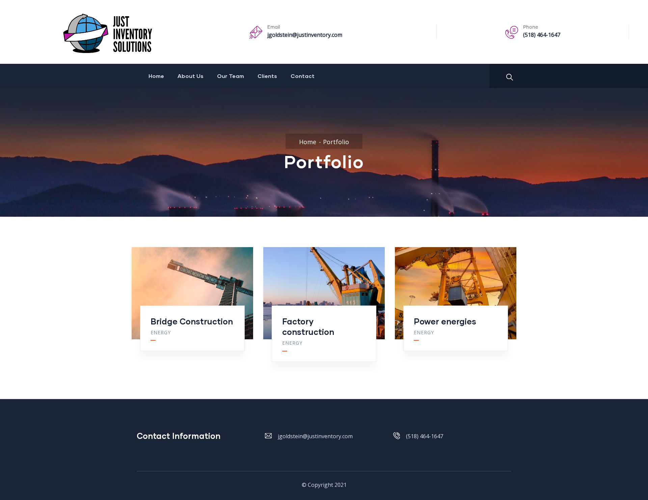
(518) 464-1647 (541, 34)
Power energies (445, 321)
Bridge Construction (192, 321)
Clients (267, 76)
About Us (191, 76)
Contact (303, 76)
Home (156, 76)
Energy (161, 332)
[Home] (127, 33)
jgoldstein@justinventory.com (304, 34)
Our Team (230, 76)
